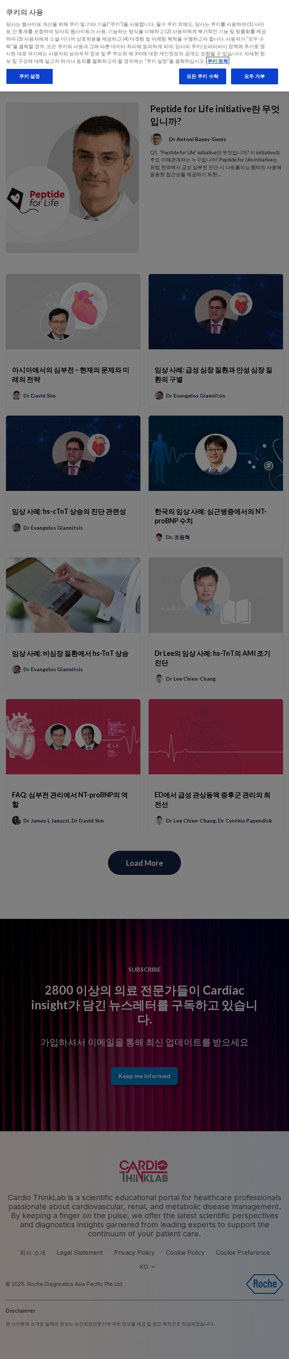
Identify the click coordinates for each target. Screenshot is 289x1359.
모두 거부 (254, 76)
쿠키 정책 (217, 61)
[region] (144, 45)
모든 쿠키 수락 (203, 76)
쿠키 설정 (29, 76)
